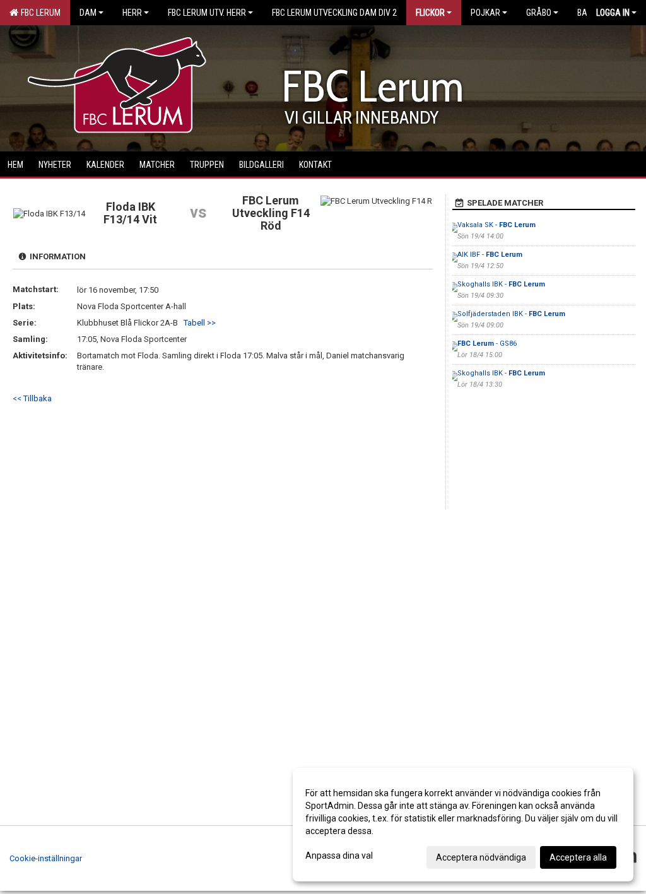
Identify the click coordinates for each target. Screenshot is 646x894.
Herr (132, 13)
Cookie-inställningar (45, 858)
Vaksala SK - (496, 225)
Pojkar (485, 13)
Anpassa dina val (339, 855)
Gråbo (538, 13)
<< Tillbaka (32, 398)
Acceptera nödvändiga (481, 857)
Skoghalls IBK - (501, 284)
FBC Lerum (39, 13)
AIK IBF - (489, 254)
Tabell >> (200, 322)
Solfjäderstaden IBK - (511, 314)
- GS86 (487, 343)
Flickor (430, 13)
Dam (88, 13)
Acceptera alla (578, 857)
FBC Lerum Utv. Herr (207, 13)
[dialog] (463, 824)
